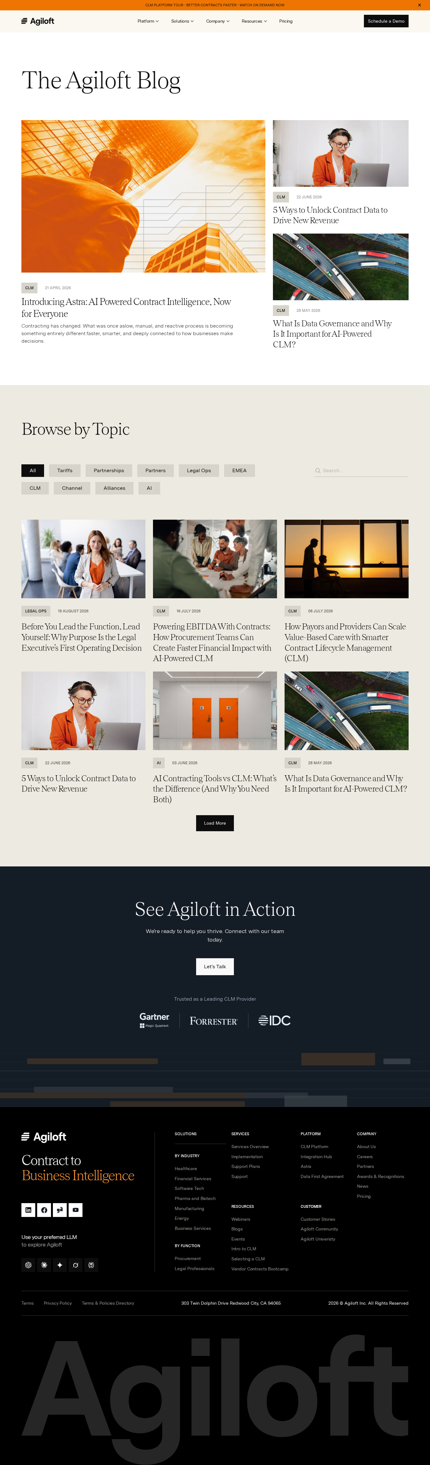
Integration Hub (316, 1156)
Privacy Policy (58, 1303)
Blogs (237, 1228)
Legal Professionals (194, 1268)
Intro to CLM (243, 1248)
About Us (366, 1146)
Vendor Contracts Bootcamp (260, 1268)
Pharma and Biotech (195, 1198)
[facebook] (44, 1210)
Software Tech (189, 1188)
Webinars (240, 1219)
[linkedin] (28, 1210)
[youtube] (75, 1210)
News (362, 1186)
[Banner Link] (215, 5)
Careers (365, 1156)
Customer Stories (318, 1219)
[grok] (75, 1265)
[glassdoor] (60, 1210)
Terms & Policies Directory (108, 1303)
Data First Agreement (322, 1176)
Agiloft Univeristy (318, 1238)
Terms (27, 1303)
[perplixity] (91, 1265)
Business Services (193, 1228)
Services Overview (250, 1146)
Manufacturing (189, 1208)
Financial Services (193, 1178)
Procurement (188, 1258)
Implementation (247, 1156)
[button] (148, 21)
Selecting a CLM (248, 1258)
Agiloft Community (319, 1228)
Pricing (285, 21)
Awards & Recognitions (380, 1176)
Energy (182, 1218)
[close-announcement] (420, 5)
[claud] (44, 1265)
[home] (44, 22)
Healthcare (186, 1168)
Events (238, 1238)
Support (239, 1176)
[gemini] (60, 1265)
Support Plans (245, 1166)
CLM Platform (314, 1146)
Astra (306, 1166)
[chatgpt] (28, 1265)
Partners (365, 1166)
